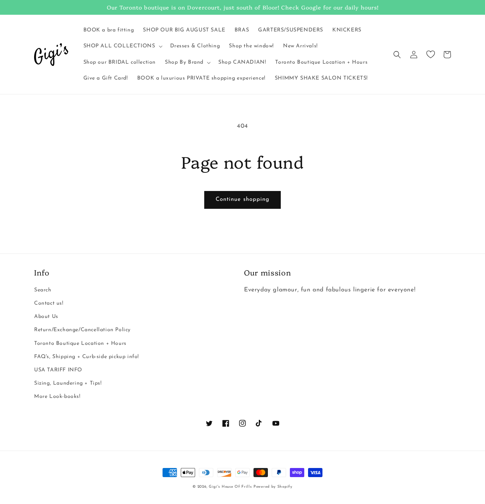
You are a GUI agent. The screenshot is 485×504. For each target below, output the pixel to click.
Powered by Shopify (273, 487)
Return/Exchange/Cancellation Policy (82, 330)
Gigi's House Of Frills (230, 487)
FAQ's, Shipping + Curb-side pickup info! (86, 357)
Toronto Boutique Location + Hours (80, 343)
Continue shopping (242, 199)
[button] (122, 46)
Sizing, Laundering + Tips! (68, 383)
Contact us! (49, 303)
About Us (46, 316)
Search (43, 290)
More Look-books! (57, 396)
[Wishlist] (430, 54)
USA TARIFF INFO (58, 370)
